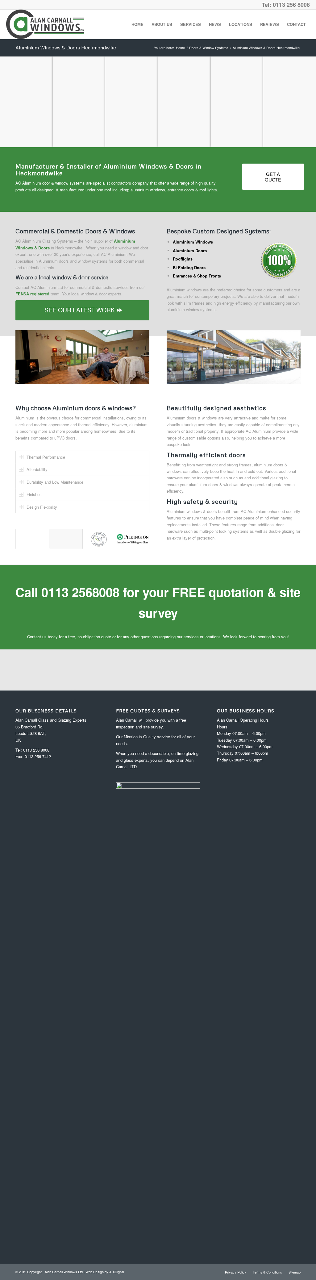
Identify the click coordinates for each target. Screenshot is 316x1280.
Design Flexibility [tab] (42, 507)
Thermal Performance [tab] (46, 457)
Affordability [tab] (37, 469)
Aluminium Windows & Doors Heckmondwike (65, 47)
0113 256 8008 (36, 750)
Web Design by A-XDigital (104, 1271)
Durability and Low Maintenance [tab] (55, 482)
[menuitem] (137, 24)
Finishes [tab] (34, 494)
